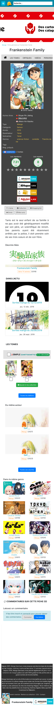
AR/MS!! (40, 496)
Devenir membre (14, 694)
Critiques (27, 58)
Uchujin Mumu (14, 535)
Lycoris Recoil (14, 496)
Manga (9, 3)
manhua (22, 668)
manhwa (16, 668)
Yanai (19, 133)
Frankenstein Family (27, 268)
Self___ (27, 428)
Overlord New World (40, 535)
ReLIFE (39, 555)
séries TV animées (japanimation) (40, 668)
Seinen (20, 127)
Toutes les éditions (27, 395)
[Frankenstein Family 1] (11, 368)
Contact (42, 694)
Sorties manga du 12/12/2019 (27, 302)
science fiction (23, 139)
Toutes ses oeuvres (27, 470)
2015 (19, 130)
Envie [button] (10, 212)
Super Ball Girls (14, 594)
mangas (9, 668)
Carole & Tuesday (14, 516)
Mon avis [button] (21, 212)
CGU (37, 694)
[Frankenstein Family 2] (27, 368)
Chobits (14, 555)
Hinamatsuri (40, 575)
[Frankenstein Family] (26, 86)
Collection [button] (22, 208)
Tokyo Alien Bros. (40, 516)
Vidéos (38, 58)
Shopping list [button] (36, 208)
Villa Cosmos (14, 575)
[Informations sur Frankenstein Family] (5, 58)
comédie (35, 139)
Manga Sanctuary (17, 666)
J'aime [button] (10, 208)
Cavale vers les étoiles (40, 594)
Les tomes (15, 58)
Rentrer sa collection (28, 694)
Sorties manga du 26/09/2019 (27, 330)
